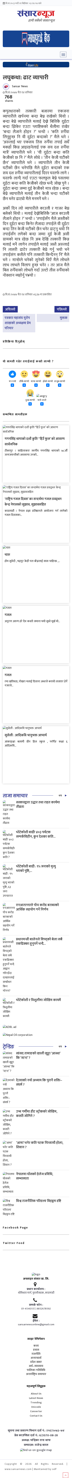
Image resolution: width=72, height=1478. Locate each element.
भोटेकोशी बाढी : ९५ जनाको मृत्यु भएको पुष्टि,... (36, 869)
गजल (8, 615)
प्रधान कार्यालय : (36, 1289)
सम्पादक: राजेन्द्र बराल (36, 1445)
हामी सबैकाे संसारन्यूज (41, 20)
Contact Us (36, 1416)
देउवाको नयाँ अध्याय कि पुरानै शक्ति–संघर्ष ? (39, 1082)
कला (36, 1346)
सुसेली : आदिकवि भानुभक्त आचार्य (26, 735)
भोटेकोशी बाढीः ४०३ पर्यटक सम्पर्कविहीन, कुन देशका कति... (36, 834)
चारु (7, 555)
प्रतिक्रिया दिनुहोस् (14, 341)
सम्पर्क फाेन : (36, 1305)
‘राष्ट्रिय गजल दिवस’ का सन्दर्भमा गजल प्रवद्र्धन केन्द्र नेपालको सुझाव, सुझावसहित (33, 501)
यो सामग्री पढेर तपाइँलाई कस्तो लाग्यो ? (28, 361)
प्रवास (36, 1350)
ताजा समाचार (15, 795)
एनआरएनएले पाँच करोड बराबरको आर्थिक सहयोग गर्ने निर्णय (37, 907)
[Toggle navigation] (63, 54)
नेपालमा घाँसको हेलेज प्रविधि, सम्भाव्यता (34, 1176)
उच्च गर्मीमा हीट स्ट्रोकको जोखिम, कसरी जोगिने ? (36, 1114)
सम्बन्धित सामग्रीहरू (15, 414)
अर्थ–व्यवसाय (36, 1366)
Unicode (36, 1407)
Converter (36, 1411)
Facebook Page (15, 1227)
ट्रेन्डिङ (8, 1046)
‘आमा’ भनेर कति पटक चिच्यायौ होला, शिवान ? (39, 1145)
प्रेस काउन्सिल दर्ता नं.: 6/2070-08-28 (36, 1435)
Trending (36, 1402)
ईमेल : (36, 1320)
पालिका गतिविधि (36, 1370)
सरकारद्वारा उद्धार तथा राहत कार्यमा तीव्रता (38, 805)
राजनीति (36, 1354)
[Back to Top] (65, 1475)
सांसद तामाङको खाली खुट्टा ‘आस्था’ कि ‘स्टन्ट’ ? (38, 1056)
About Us (36, 1394)
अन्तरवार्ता (36, 1358)
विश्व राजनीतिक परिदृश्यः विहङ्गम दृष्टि (38, 1201)
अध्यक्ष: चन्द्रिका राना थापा (36, 1440)
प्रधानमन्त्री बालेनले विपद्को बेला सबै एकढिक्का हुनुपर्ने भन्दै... (39, 941)
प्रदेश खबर (36, 1362)
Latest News (36, 1398)
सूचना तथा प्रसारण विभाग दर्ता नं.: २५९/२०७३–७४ (36, 1430)
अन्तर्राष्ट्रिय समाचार (36, 1374)
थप (60, 795)
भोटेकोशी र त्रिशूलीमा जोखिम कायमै (38, 1000)
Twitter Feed (14, 1243)
